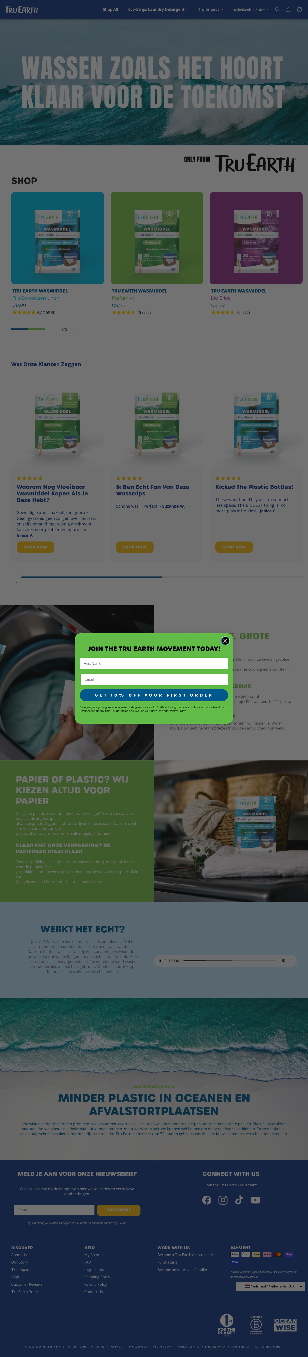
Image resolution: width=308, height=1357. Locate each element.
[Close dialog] (225, 641)
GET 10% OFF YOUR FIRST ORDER (154, 695)
